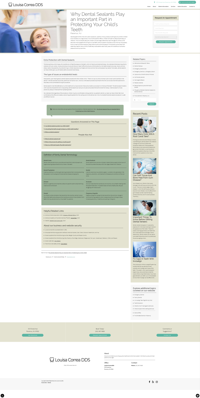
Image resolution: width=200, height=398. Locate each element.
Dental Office (137, 313)
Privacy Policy (44, 382)
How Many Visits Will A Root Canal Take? (143, 135)
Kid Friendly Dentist (139, 77)
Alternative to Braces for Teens (142, 63)
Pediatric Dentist (138, 83)
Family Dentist (138, 297)
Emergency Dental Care (140, 69)
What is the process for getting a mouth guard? (58, 142)
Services (173, 6)
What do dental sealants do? (52, 139)
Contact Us (192, 6)
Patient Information (163, 6)
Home (148, 6)
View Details (57, 241)
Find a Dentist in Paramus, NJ (141, 96)
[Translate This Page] (197, 395)
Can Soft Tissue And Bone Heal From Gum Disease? (143, 177)
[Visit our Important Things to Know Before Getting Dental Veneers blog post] (144, 215)
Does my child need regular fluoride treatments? (58, 145)
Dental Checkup (138, 66)
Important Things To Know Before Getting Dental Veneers (142, 219)
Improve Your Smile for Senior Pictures (144, 74)
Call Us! (188, 2)
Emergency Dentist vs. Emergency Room (144, 71)
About (154, 6)
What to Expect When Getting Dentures (144, 308)
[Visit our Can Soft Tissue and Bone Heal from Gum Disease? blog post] (144, 173)
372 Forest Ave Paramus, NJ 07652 (166, 2)
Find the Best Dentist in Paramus (142, 315)
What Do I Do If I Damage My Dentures (143, 306)
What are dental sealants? (52, 132)
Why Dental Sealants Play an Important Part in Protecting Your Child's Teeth (68, 252)
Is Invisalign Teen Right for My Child (143, 300)
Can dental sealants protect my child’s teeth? (57, 126)
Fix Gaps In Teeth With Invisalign (143, 260)
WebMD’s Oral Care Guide (56, 220)
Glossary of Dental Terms (69, 215)
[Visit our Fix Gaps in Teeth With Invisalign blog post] (144, 257)
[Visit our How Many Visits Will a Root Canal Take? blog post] (144, 132)
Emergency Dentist (139, 294)
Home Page (74, 218)
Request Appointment (100, 335)
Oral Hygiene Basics (139, 80)
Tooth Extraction (138, 303)
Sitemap (49, 382)
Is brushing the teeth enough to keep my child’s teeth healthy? (62, 129)
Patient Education (182, 6)
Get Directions (32, 335)
